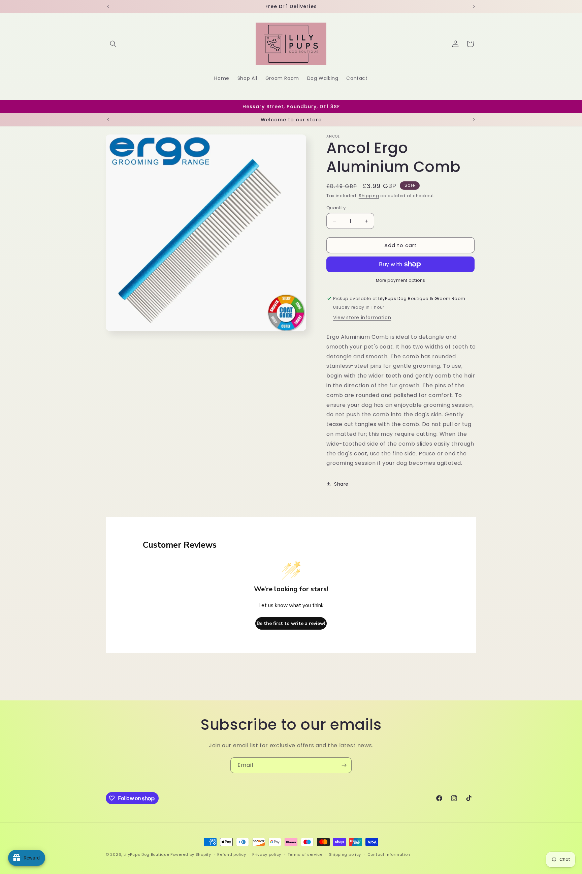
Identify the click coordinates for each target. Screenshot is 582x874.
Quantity (336, 208)
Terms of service (305, 854)
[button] (113, 43)
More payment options (400, 280)
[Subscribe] (343, 765)
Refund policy (231, 854)
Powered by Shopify (190, 854)
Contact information (388, 854)
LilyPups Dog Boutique (147, 854)
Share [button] (341, 484)
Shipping (369, 196)
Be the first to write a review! (291, 623)
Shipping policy (345, 854)
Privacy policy (266, 854)
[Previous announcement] (108, 6)
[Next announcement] (473, 6)
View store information (362, 317)
